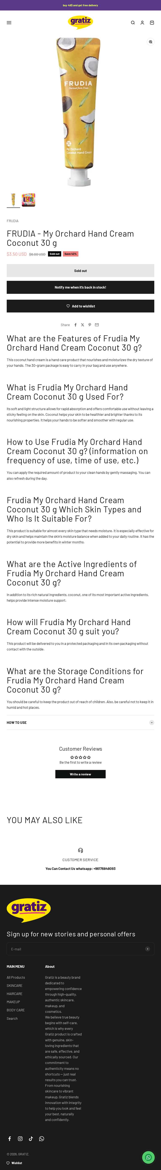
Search (12, 1018)
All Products (16, 977)
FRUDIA (12, 221)
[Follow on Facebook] (9, 1138)
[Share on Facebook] (75, 324)
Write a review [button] (80, 774)
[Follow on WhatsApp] (41, 1138)
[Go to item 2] (28, 200)
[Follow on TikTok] (31, 1138)
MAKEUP (13, 1002)
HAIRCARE (14, 993)
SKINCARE (14, 985)
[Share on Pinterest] (89, 324)
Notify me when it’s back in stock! (80, 287)
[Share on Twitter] (82, 324)
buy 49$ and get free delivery (80, 5)
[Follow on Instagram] (20, 1138)
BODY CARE (16, 1010)
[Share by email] (96, 324)
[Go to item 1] (13, 200)
